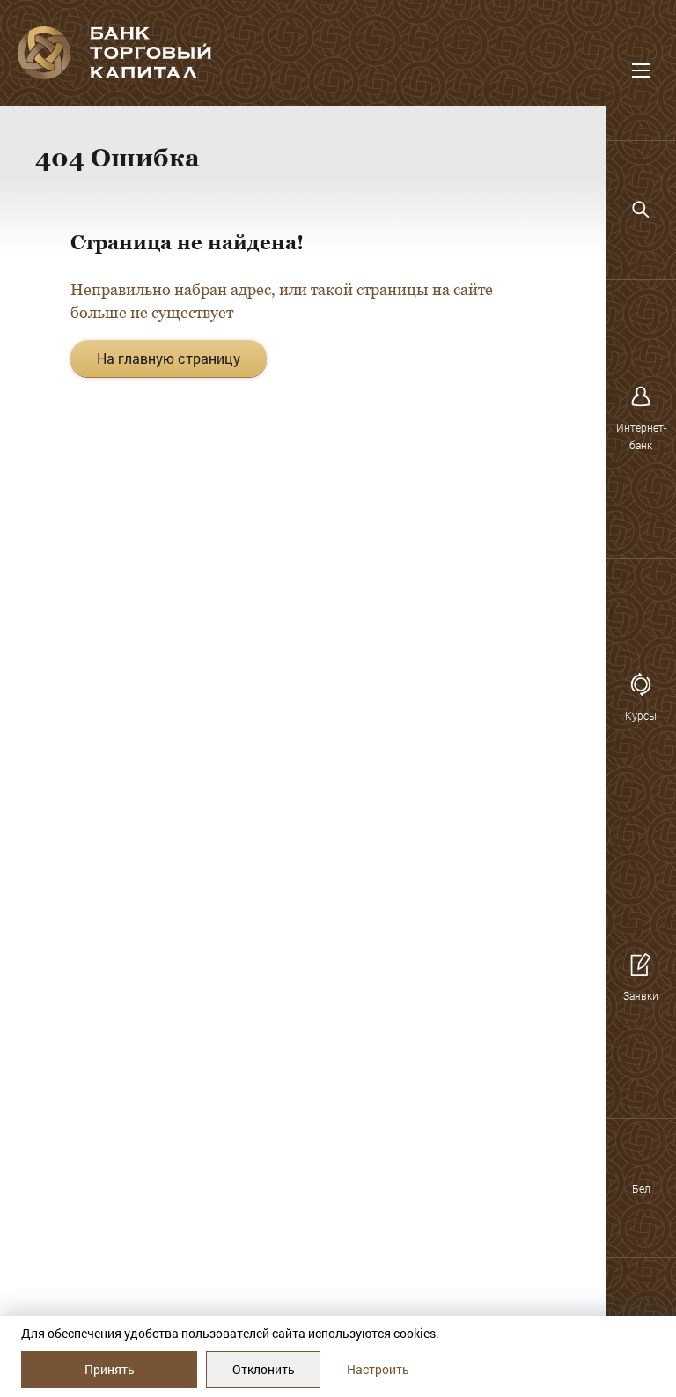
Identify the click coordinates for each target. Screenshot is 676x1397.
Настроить (378, 1369)
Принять (109, 1369)
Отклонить (263, 1369)
